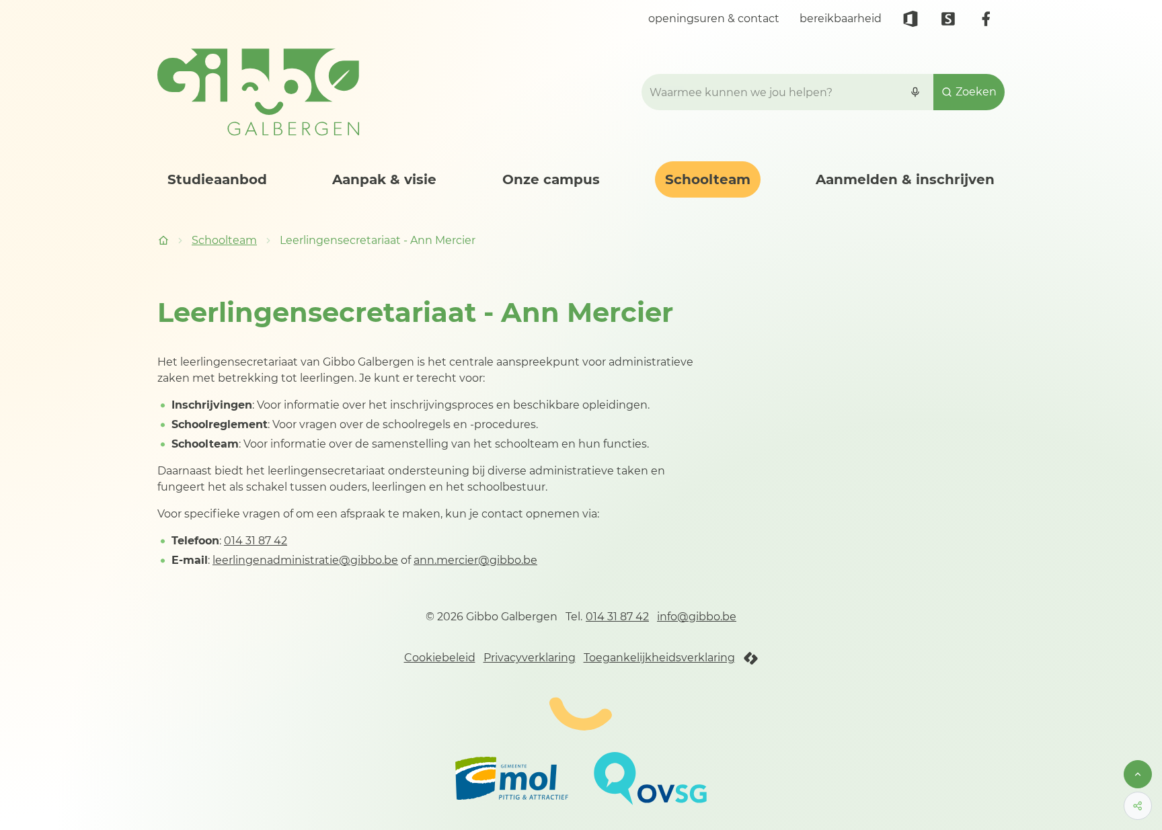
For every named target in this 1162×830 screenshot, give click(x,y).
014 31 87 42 (255, 540)
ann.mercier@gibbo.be (475, 560)
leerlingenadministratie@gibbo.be (305, 560)
